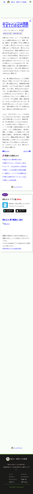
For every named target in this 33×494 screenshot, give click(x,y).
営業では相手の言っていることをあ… (15, 177)
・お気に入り (11, 482)
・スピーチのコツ (24, 476)
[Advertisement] (16, 12)
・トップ (10, 474)
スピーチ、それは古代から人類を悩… (15, 166)
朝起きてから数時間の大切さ (13, 160)
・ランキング (23, 474)
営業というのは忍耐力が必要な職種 (15, 170)
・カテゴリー (11, 476)
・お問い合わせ (23, 482)
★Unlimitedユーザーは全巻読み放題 (11, 248)
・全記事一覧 (23, 479)
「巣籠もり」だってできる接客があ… (15, 173)
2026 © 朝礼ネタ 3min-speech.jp (16, 487)
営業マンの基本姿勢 (10, 180)
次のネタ (26, 151)
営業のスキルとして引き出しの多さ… (15, 163)
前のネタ (7, 151)
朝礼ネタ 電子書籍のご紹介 (12, 219)
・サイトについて (12, 479)
